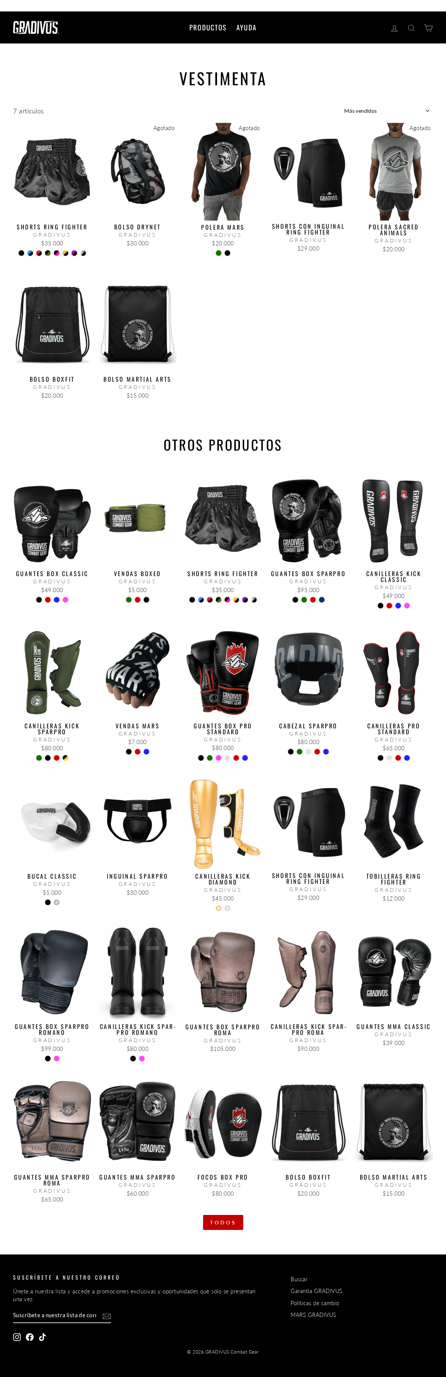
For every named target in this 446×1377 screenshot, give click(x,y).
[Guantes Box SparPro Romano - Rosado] (57, 1058)
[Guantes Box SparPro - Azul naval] (322, 600)
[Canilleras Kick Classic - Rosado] (407, 606)
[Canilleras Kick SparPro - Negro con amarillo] (65, 758)
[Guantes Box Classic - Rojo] (48, 600)
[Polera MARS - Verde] (218, 253)
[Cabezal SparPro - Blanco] (308, 752)
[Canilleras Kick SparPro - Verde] (39, 758)
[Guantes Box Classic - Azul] (57, 600)
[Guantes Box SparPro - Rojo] (313, 600)
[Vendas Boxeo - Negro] (146, 600)
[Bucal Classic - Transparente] (57, 902)
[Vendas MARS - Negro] (129, 752)
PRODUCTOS (208, 27)
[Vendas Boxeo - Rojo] (138, 600)
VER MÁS (52, 212)
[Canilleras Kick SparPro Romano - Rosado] (142, 1058)
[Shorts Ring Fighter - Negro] (21, 253)
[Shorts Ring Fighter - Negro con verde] (48, 253)
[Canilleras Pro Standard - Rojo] (398, 758)
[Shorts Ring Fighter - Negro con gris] (52, 260)
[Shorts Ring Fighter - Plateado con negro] (83, 253)
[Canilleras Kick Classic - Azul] (398, 606)
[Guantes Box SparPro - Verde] (304, 600)
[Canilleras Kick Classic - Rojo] (389, 606)
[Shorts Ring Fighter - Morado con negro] (74, 253)
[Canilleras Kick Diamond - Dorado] (218, 908)
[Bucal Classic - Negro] (48, 902)
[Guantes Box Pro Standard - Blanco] (227, 758)
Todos (223, 1222)
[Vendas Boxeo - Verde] (129, 600)
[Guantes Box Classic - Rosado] (65, 600)
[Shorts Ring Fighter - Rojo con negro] (39, 253)
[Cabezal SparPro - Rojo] (317, 752)
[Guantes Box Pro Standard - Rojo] (236, 758)
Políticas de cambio (315, 1303)
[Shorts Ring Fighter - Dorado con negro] (65, 253)
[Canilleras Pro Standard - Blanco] (389, 758)
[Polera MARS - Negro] (227, 253)
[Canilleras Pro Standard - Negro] (380, 758)
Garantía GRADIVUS (316, 1290)
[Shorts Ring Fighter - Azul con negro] (30, 253)
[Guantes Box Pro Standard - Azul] (245, 758)
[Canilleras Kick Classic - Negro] (380, 606)
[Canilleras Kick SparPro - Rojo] (57, 758)
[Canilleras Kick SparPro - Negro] (48, 758)
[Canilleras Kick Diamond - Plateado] (227, 908)
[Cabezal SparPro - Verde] (299, 752)
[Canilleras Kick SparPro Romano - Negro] (133, 1058)
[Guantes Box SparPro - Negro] (295, 600)
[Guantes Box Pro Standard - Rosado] (218, 758)
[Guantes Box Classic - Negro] (39, 600)
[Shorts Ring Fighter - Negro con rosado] (57, 253)
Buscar (299, 1279)
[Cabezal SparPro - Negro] (291, 752)
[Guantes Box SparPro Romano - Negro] (48, 1058)
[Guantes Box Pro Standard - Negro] (201, 758)
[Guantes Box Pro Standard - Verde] (210, 758)
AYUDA (246, 27)
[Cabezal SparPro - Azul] (326, 752)
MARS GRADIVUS (313, 1314)
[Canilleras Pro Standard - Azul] (407, 758)
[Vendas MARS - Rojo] (138, 752)
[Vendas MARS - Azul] (146, 752)
